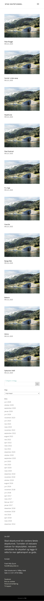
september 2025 (10, 408)
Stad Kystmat (9, 151)
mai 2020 (7, 464)
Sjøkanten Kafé (9, 371)
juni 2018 (7, 493)
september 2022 (10, 433)
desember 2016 (9, 508)
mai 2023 (7, 424)
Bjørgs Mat (8, 261)
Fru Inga (7, 188)
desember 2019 (9, 474)
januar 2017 (8, 505)
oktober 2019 (9, 480)
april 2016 (7, 518)
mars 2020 (8, 471)
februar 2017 (8, 502)
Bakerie (7, 297)
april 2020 (7, 468)
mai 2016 (7, 515)
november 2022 (9, 430)
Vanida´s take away (11, 78)
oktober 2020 (9, 455)
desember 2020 (9, 452)
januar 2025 (8, 411)
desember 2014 (9, 524)
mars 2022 (8, 446)
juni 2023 (7, 421)
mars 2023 (8, 427)
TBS (25, 598)
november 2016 (9, 511)
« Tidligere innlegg (10, 381)
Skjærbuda (8, 115)
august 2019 (8, 483)
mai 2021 (7, 449)
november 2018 (9, 489)
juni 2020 (7, 461)
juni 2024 (7, 414)
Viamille (7, 224)
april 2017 (7, 496)
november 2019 (9, 477)
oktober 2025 (9, 405)
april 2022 (7, 443)
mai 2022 (7, 439)
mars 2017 (8, 499)
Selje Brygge (8, 42)
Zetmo (6, 334)
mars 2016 (8, 521)
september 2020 (10, 458)
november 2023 (9, 418)
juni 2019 (7, 486)
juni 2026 (7, 402)
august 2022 (8, 436)
